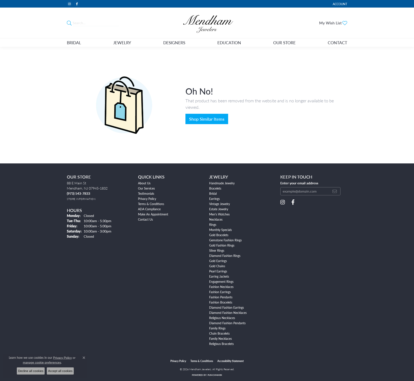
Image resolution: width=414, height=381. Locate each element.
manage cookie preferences (42, 362)
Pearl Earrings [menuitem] (218, 271)
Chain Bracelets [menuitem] (219, 333)
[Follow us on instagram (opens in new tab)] (69, 3)
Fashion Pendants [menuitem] (220, 297)
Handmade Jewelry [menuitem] (222, 183)
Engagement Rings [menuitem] (221, 281)
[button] (339, 4)
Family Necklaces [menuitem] (220, 338)
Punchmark (215, 374)
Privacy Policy (147, 198)
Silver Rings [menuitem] (216, 250)
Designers (174, 43)
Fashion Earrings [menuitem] (220, 292)
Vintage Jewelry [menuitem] (219, 204)
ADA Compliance (149, 209)
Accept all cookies (60, 371)
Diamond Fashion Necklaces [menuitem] (228, 312)
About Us (144, 183)
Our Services (146, 188)
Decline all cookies (30, 371)
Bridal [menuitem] (213, 193)
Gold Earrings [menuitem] (218, 261)
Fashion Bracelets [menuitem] (220, 302)
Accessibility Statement (230, 361)
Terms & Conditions (151, 204)
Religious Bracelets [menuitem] (221, 343)
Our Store (284, 43)
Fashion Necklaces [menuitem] (221, 287)
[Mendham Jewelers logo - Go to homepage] (207, 23)
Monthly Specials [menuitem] (220, 230)
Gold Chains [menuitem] (217, 266)
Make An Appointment (153, 214)
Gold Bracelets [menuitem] (218, 235)
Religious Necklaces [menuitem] (222, 318)
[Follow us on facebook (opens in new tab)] (76, 3)
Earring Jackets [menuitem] (219, 276)
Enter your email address (299, 183)
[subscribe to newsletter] (334, 191)
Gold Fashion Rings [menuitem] (221, 245)
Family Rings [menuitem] (217, 328)
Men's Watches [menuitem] (219, 214)
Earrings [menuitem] (214, 198)
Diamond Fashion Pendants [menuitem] (227, 323)
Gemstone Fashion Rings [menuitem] (225, 240)
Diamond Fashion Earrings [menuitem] (226, 307)
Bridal (74, 43)
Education (229, 43)
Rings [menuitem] (212, 224)
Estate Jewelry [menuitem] (218, 209)
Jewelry (122, 43)
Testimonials (146, 193)
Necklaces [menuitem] (216, 219)
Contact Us (145, 219)
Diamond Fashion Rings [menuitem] (224, 255)
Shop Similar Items (206, 119)
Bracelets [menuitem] (215, 188)
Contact (337, 43)
